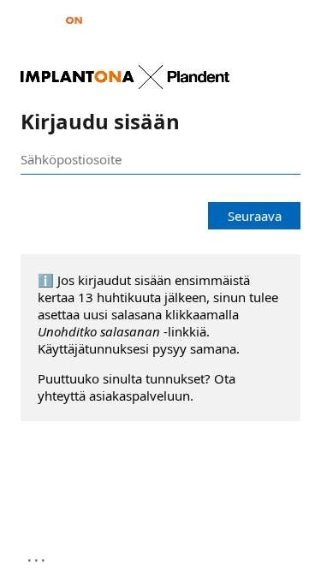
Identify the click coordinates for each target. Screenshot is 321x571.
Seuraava (255, 215)
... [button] (37, 556)
